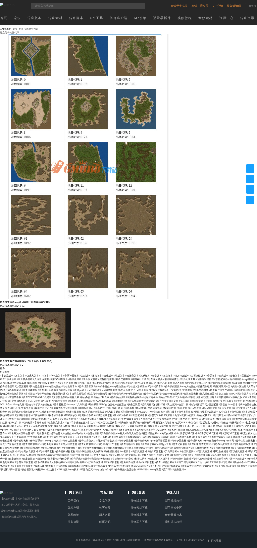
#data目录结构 (235, 404)
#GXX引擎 (178, 382)
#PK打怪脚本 (79, 429)
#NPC (232, 393)
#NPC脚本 (249, 462)
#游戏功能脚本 (110, 429)
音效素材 (205, 18)
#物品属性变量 (209, 408)
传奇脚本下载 (139, 514)
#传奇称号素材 (199, 437)
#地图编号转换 (155, 379)
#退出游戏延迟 (216, 415)
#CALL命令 (6, 404)
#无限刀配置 (200, 411)
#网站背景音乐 (37, 386)
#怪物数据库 (194, 397)
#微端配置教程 (155, 415)
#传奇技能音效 (171, 386)
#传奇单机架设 (13, 390)
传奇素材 (55, 18)
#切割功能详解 (240, 419)
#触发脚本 (24, 419)
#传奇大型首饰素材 (245, 440)
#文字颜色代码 (60, 397)
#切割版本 (85, 375)
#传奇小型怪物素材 (135, 447)
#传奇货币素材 (37, 440)
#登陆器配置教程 (138, 415)
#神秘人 (120, 433)
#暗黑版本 (211, 375)
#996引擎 (190, 382)
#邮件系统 (93, 404)
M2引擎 (140, 18)
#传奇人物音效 (188, 386)
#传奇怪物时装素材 (180, 458)
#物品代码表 (165, 397)
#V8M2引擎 (96, 382)
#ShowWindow (138, 466)
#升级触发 (104, 458)
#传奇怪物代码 (115, 393)
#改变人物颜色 (100, 455)
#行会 (66, 422)
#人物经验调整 (109, 390)
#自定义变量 (224, 408)
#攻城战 (109, 469)
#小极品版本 (6, 375)
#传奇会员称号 (211, 440)
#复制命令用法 (68, 419)
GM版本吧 (5, 28)
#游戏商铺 (146, 404)
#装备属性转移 (214, 401)
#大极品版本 (164, 426)
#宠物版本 (156, 375)
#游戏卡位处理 (248, 415)
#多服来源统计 (238, 386)
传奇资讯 (247, 18)
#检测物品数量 (55, 422)
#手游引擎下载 (191, 426)
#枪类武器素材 (188, 451)
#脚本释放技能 (106, 426)
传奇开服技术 (173, 514)
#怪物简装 (179, 429)
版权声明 (73, 507)
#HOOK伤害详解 (85, 419)
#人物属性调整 (147, 419)
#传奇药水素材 (149, 444)
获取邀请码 (234, 5)
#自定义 (12, 401)
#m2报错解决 (94, 390)
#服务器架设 (27, 469)
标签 (15, 28)
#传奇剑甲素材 (115, 437)
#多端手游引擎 (223, 426)
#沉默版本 (144, 375)
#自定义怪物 (14, 458)
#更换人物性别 (148, 455)
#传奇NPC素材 (167, 437)
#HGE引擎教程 (13, 397)
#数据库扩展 (169, 408)
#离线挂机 (153, 458)
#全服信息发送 (179, 419)
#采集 (166, 455)
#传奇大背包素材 (87, 440)
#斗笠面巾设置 (25, 408)
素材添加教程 (173, 521)
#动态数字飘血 (112, 411)
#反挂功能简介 (188, 415)
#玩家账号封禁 (172, 415)
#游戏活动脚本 (63, 429)
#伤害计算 (182, 404)
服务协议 (73, 521)
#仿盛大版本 (32, 375)
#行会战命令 (100, 466)
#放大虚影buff (132, 455)
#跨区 (227, 386)
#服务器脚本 (179, 469)
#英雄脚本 (164, 458)
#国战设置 (89, 401)
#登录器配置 (59, 404)
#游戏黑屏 (140, 426)
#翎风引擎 (108, 382)
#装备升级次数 (78, 422)
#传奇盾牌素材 (194, 440)
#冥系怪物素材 (111, 462)
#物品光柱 (202, 415)
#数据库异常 (16, 393)
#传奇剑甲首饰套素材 (199, 444)
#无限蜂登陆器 (203, 379)
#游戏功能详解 (202, 455)
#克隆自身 (168, 422)
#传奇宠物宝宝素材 (130, 444)
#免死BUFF (181, 422)
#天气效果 (246, 455)
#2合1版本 (224, 411)
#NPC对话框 (42, 411)
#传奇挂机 (152, 466)
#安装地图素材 (190, 393)
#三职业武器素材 (238, 451)
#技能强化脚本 (94, 429)
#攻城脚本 (73, 466)
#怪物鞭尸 (145, 422)
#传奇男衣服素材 (31, 444)
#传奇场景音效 (85, 386)
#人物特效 (66, 433)
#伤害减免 (114, 419)
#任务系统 (120, 404)
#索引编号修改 (171, 379)
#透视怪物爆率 (129, 411)
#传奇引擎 (220, 466)
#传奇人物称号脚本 (199, 447)
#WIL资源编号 (200, 390)
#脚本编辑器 (248, 411)
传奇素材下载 (139, 507)
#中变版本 (125, 451)
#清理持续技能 (39, 426)
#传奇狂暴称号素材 (156, 447)
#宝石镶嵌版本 (197, 375)
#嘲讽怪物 (122, 422)
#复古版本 (19, 375)
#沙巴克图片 (21, 386)
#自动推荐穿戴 (185, 411)
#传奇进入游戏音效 (136, 386)
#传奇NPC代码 (30, 397)
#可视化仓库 (233, 455)
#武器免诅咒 (86, 469)
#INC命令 (46, 401)
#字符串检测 (39, 422)
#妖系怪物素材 (95, 462)
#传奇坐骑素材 (232, 437)
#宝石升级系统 (218, 455)
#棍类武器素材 (155, 451)
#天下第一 (229, 458)
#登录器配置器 (220, 379)
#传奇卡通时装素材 (220, 447)
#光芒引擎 (177, 426)
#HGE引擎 (154, 382)
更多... (3, 368)
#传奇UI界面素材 (149, 437)
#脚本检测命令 (198, 401)
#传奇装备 (16, 466)
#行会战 (223, 422)
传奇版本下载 (139, 500)
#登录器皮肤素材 (103, 415)
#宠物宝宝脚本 (57, 379)
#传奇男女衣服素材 (27, 451)
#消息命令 (208, 466)
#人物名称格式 (103, 401)
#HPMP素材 (143, 469)
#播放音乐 (86, 455)
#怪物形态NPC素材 (208, 433)
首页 (3, 18)
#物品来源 (98, 411)
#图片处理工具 (187, 379)
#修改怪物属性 (111, 451)
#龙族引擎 (131, 382)
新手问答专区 (173, 507)
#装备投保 (52, 458)
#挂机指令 (124, 466)
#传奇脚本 (226, 462)
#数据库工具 (19, 382)
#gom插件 (226, 382)
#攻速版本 (107, 375)
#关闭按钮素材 (168, 433)
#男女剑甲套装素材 (106, 440)
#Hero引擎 (120, 382)
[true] (140, 6)
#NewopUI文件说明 (76, 404)
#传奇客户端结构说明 (243, 390)
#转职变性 (127, 458)
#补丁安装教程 (173, 390)
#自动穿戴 (163, 466)
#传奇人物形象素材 (51, 447)
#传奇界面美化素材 (30, 447)
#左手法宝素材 (50, 437)
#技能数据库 (207, 397)
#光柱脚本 (39, 469)
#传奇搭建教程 (29, 390)
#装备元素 (73, 397)
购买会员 (104, 507)
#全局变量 (181, 408)
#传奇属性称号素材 (177, 447)
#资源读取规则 (154, 408)
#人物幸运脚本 (41, 379)
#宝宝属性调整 (163, 419)
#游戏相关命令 (59, 401)
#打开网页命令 (236, 422)
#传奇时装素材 (46, 451)
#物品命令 (238, 462)
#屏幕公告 (225, 429)
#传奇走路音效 (69, 386)
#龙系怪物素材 (58, 462)
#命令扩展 (239, 401)
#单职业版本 (56, 375)
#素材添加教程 (120, 415)
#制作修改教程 (55, 415)
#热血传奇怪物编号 (97, 393)
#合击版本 (234, 375)
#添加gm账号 (80, 390)
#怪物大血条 (156, 411)
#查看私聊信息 (119, 401)
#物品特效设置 (206, 393)
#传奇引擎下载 (82, 382)
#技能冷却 (41, 458)
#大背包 (251, 386)
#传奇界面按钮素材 (221, 444)
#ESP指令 (231, 466)
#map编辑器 (248, 379)
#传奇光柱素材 (179, 444)
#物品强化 (191, 429)
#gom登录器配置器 (160, 440)
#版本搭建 (39, 466)
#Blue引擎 (32, 382)
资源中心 (226, 18)
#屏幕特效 (99, 408)
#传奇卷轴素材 (20, 440)
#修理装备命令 (27, 411)
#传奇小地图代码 (152, 393)
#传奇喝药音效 (155, 386)
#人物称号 (30, 455)
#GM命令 (5, 466)
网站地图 (216, 541)
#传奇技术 (73, 469)
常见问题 (104, 500)
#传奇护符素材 (125, 440)
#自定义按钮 (221, 393)
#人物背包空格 (91, 433)
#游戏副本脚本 (23, 415)
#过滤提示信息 (52, 433)
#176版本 (44, 375)
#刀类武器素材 (171, 451)
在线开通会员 (200, 5)
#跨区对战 (218, 386)
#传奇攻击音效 (102, 386)
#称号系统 (75, 458)
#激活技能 (64, 426)
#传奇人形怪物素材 (202, 458)
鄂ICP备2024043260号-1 (191, 540)
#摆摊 (171, 429)
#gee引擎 (216, 382)
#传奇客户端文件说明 (220, 390)
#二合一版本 (202, 462)
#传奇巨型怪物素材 (114, 447)
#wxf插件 (248, 382)
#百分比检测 (101, 419)
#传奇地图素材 (183, 437)
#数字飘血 (71, 408)
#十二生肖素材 (18, 437)
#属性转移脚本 (143, 429)
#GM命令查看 (141, 390)
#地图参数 (128, 408)
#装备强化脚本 (90, 379)
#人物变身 (97, 451)
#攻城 (184, 455)
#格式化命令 (208, 419)
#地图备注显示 (85, 408)
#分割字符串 (194, 419)
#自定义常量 (238, 408)
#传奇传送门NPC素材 (107, 444)
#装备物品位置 (136, 401)
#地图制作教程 (86, 415)
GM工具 (96, 18)
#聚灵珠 (94, 458)
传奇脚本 (76, 18)
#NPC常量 (117, 408)
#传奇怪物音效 (53, 386)
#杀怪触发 (46, 404)
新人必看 (104, 514)
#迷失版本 (96, 375)
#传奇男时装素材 (49, 444)
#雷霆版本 (215, 462)
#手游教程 (237, 426)
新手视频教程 (173, 500)
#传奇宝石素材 (99, 437)
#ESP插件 (237, 382)
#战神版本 (212, 411)
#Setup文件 (18, 404)
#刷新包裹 (193, 422)
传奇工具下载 (139, 521)
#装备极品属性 (134, 397)
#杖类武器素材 (61, 455)
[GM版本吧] (7, 4)
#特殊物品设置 (117, 397)
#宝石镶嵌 (184, 401)
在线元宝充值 (179, 5)
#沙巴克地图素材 (12, 444)
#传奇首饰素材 (53, 440)
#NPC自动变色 (107, 404)
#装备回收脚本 (127, 429)
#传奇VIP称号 (226, 440)
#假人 (191, 455)
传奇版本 (34, 18)
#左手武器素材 (34, 437)
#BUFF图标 (19, 455)
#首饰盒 (85, 458)
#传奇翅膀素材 (141, 440)
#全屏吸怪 (134, 422)
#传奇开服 (119, 469)
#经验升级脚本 (47, 429)
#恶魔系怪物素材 (24, 462)
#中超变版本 (65, 437)
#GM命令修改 (125, 390)
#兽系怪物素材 (41, 462)
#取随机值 (202, 429)
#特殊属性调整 (84, 451)
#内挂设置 (113, 466)
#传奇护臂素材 (178, 440)
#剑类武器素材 (139, 451)
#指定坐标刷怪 (57, 411)
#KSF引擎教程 (246, 429)
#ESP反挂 (197, 466)
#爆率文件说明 (41, 408)
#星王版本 (245, 375)
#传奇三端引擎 (203, 382)
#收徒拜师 (116, 458)
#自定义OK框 (93, 422)
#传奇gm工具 (164, 444)
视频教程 (184, 18)
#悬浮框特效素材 (151, 433)
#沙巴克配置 (211, 404)
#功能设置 (186, 466)
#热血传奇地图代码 (171, 393)
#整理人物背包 (133, 433)
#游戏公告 (242, 466)
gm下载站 (106, 540)
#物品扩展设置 (101, 397)
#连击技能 (74, 455)
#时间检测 (27, 422)
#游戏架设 (174, 466)
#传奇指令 (27, 466)
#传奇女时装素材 (68, 444)
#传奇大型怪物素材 (93, 447)
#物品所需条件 (150, 397)
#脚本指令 (50, 466)
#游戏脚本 (51, 469)
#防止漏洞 (171, 404)
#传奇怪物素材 (132, 437)
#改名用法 (13, 433)
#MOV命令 (34, 401)
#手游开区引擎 (207, 426)
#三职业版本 (9, 379)
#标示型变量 (194, 408)
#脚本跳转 (214, 429)
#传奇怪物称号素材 (72, 447)
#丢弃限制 (167, 469)
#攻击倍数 (175, 455)
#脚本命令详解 (76, 401)
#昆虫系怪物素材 (129, 462)
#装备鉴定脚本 (106, 379)
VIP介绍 (217, 5)
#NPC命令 (228, 401)
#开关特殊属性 (108, 433)
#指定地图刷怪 (73, 411)
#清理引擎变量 (23, 426)
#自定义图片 (121, 426)
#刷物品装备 (65, 390)
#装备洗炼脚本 (122, 379)
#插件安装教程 (204, 386)
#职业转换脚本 (25, 379)
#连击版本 (241, 458)
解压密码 (104, 521)
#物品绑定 (149, 401)
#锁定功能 (245, 433)
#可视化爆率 (170, 411)
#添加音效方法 (243, 393)
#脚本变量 (172, 401)
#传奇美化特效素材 (243, 444)
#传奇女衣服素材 (87, 444)
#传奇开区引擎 (65, 382)
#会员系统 (13, 411)
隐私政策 (73, 514)
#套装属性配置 (58, 408)
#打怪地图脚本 (39, 415)
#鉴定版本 (167, 375)
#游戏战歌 (236, 397)
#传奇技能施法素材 (241, 447)
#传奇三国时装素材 (185, 462)
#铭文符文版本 (181, 375)
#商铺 (34, 419)
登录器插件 (162, 18)
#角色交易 (63, 458)
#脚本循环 (92, 426)
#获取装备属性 (220, 451)
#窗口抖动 (53, 426)
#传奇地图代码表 (133, 393)
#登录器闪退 (58, 393)
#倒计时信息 (37, 433)
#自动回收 (235, 411)
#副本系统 (87, 411)
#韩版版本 (119, 375)
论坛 (17, 18)
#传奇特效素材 (216, 437)
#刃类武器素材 (204, 451)
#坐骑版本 (222, 375)
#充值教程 (187, 390)
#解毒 (131, 426)
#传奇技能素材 (223, 397)
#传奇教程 (61, 466)
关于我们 (73, 500)
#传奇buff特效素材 (164, 462)
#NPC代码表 (44, 397)
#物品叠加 (140, 408)
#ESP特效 (62, 469)
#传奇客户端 (6, 429)
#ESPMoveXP (86, 466)
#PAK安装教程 (157, 390)
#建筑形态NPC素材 (229, 433)
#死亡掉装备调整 (129, 419)
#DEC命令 (22, 401)
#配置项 (41, 419)
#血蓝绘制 (130, 469)
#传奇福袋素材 (69, 440)
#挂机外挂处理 (232, 415)
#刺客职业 (19, 429)
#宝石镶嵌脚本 (159, 429)
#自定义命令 (32, 429)
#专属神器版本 (71, 375)
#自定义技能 (28, 458)
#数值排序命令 (223, 419)
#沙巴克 (223, 404)
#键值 (235, 429)
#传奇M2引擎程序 (47, 382)
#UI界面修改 (70, 415)
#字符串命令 (53, 419)
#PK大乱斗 (143, 411)
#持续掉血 (77, 433)
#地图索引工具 (138, 379)
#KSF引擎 (143, 382)
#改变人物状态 (116, 455)
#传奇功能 (98, 469)
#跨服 (108, 408)
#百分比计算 (14, 422)
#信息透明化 (12, 419)
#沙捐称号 (218, 458)
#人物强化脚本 (73, 379)
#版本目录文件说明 (76, 393)
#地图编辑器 (235, 379)
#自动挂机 (29, 393)
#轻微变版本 (132, 375)
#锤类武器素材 (45, 455)
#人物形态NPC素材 (186, 433)
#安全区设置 (133, 404)
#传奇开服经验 (43, 393)
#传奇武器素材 (248, 437)
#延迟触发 (204, 422)
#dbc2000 (7, 382)
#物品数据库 (86, 397)
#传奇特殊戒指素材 (65, 451)
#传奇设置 (155, 469)
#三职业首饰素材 (82, 437)
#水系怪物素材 (146, 462)
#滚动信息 (24, 433)
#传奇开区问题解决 (48, 390)
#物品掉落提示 (196, 404)
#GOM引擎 (166, 382)
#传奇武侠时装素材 (76, 462)
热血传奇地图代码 (28, 28)
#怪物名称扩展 (33, 404)
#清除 (160, 455)
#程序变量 (161, 401)
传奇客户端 (119, 18)
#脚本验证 (14, 469)
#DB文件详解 (179, 397)
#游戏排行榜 (158, 404)
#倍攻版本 (151, 426)
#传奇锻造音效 (118, 386)
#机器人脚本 (140, 458)
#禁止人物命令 (78, 426)
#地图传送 (157, 422)
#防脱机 (4, 469)
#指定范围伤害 (109, 422)
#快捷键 (214, 422)
